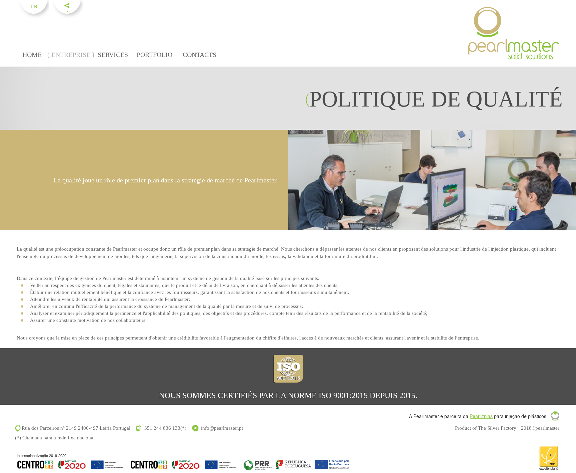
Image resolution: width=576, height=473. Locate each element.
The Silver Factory (497, 428)
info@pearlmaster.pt (222, 428)
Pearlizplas (481, 416)
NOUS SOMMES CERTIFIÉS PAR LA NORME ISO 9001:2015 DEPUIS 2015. (288, 395)
